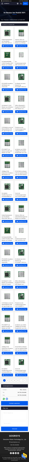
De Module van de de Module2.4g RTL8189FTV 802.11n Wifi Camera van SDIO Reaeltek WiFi (20, 87)
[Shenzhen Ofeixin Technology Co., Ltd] (6, 3)
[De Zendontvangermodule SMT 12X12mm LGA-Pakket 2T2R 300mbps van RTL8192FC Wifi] (21, 55)
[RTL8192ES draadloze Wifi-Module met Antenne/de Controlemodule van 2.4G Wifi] (7, 77)
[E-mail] (7, 399)
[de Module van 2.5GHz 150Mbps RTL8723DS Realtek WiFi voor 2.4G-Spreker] (21, 142)
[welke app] (3, 399)
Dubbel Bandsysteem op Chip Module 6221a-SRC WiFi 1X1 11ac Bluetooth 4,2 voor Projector (7, 43)
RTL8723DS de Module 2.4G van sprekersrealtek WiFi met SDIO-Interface (21, 173)
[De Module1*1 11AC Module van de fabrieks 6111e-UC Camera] (7, 99)
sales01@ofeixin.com (6, 0)
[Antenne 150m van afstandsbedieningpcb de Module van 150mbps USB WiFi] (21, 33)
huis (2, 19)
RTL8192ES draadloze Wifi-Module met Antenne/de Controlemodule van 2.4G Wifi (7, 87)
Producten (6, 19)
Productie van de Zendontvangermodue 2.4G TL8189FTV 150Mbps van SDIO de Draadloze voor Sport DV (21, 131)
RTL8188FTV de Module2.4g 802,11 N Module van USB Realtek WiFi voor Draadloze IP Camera (7, 152)
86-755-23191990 (24, 0)
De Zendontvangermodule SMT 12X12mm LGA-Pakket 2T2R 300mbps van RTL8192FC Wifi (20, 65)
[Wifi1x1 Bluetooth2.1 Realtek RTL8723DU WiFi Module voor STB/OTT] (21, 99)
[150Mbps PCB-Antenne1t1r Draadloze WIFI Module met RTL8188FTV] (7, 164)
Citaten (25, 3)
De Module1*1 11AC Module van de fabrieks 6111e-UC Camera (7, 107)
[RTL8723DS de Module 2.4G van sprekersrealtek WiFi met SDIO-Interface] (21, 164)
